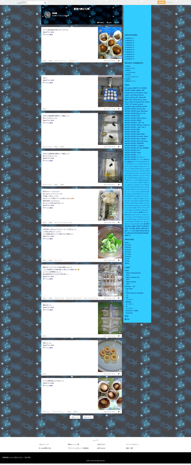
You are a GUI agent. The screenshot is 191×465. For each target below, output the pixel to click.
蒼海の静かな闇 (81, 8)
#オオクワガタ (47, 147)
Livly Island (129, 289)
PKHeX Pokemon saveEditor (135, 293)
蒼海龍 (54, 13)
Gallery (101, 22)
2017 (126, 254)
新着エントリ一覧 (73, 444)
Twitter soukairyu (131, 282)
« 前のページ (75, 417)
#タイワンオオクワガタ (91, 298)
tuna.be (95, 440)
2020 (126, 247)
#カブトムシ (73, 61)
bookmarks (129, 313)
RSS (127, 319)
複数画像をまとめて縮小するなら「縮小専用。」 (17, 457)
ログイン (169, 2)
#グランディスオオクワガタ (63, 222)
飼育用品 (128, 302)
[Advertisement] (81, 68)
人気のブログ (101, 444)
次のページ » (88, 417)
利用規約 (86, 448)
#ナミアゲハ (59, 260)
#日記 (44, 61)
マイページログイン (132, 444)
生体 (127, 297)
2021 (126, 245)
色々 (127, 306)
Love (110, 22)
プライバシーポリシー (75, 448)
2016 (126, 256)
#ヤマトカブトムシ (61, 61)
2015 (126, 259)
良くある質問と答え (45, 448)
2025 (126, 243)
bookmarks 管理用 (132, 311)
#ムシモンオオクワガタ (74, 298)
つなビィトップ (44, 444)
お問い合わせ (101, 448)
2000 (126, 263)
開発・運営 (129, 448)
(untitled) (127, 38)
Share (117, 22)
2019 (126, 249)
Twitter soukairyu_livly (132, 277)
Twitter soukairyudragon (133, 273)
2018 (126, 252)
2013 (126, 261)
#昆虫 (50, 61)
